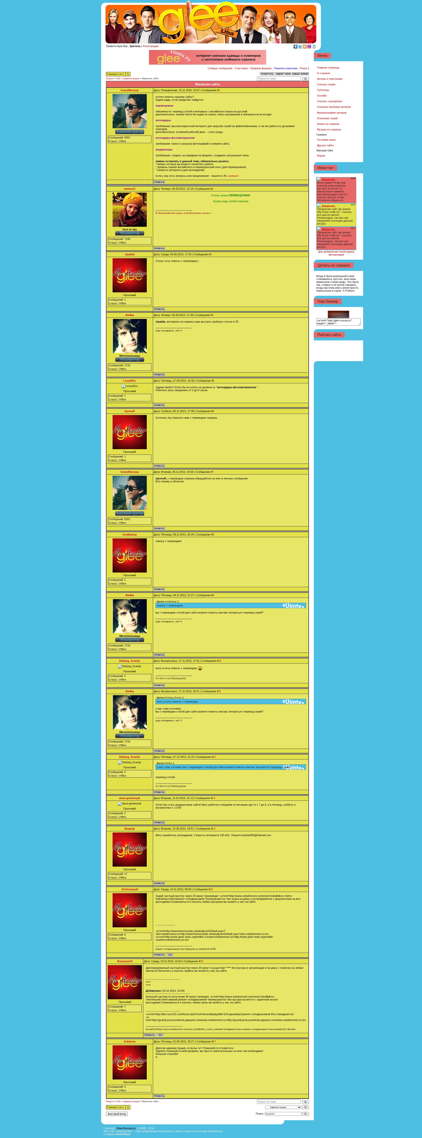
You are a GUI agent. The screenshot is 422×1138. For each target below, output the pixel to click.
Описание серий (327, 118)
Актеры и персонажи (329, 78)
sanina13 (233, 175)
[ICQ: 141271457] (170, 954)
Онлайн (322, 95)
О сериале (323, 73)
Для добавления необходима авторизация (336, 253)
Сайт (118, 78)
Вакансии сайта (150, 78)
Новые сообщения (220, 68)
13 (213, 798)
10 (219, 660)
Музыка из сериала (329, 129)
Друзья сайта (325, 145)
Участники (241, 68)
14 (213, 828)
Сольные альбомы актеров (334, 106)
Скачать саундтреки (329, 101)
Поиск (303, 68)
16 (201, 961)
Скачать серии (326, 84)
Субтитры (323, 90)
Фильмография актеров (331, 112)
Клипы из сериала (328, 123)
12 (214, 756)
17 (214, 1041)
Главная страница (328, 67)
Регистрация (150, 46)
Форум (109, 78)
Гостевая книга (326, 139)
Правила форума (261, 68)
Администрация (131, 78)
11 (219, 691)
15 (211, 889)
